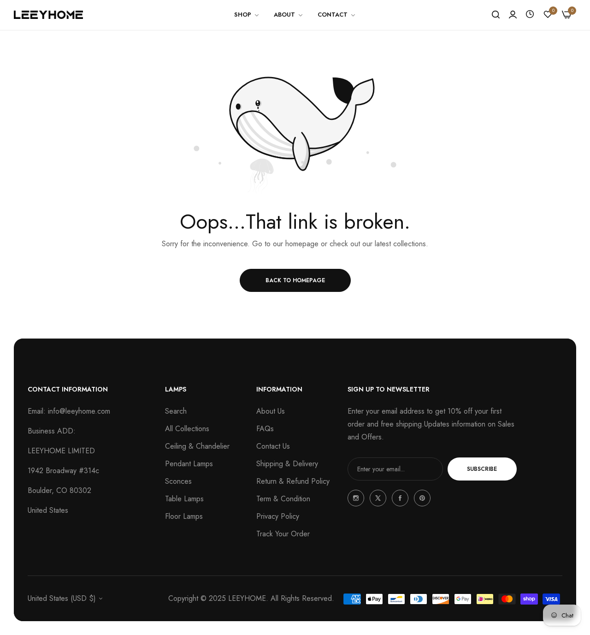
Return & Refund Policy (293, 481)
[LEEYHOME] (48, 15)
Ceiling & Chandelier (197, 446)
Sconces (178, 481)
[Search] (496, 14)
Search (176, 411)
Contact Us (273, 446)
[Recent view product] (530, 14)
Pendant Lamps (189, 463)
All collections (187, 428)
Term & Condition (283, 498)
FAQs (265, 428)
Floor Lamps (184, 516)
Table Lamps (184, 498)
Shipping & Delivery (287, 463)
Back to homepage (295, 280)
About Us (270, 411)
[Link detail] (356, 498)
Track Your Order (283, 533)
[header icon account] (513, 14)
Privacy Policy (277, 516)
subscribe (482, 469)
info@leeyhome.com (79, 411)
